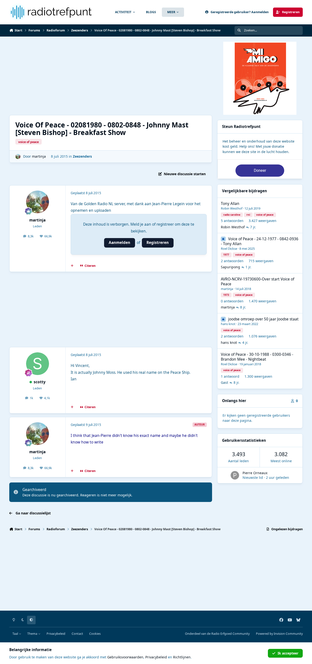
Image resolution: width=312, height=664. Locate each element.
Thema (32, 634)
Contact (77, 634)
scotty (40, 382)
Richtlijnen (182, 657)
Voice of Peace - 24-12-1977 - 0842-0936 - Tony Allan (259, 241)
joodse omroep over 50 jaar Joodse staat (263, 319)
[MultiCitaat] (72, 265)
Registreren (157, 242)
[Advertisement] (155, 76)
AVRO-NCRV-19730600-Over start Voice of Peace (257, 282)
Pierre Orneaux (255, 473)
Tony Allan (230, 203)
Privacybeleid (56, 634)
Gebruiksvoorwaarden (125, 657)
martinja (39, 156)
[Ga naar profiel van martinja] (17, 156)
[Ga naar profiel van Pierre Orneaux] (235, 475)
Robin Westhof (231, 208)
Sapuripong (230, 267)
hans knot (228, 324)
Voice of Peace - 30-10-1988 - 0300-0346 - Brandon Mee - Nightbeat (257, 357)
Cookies (95, 634)
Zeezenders (82, 156)
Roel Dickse (229, 248)
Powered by (279, 634)
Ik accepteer (288, 653)
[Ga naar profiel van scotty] (37, 363)
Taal (15, 634)
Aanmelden (119, 242)
